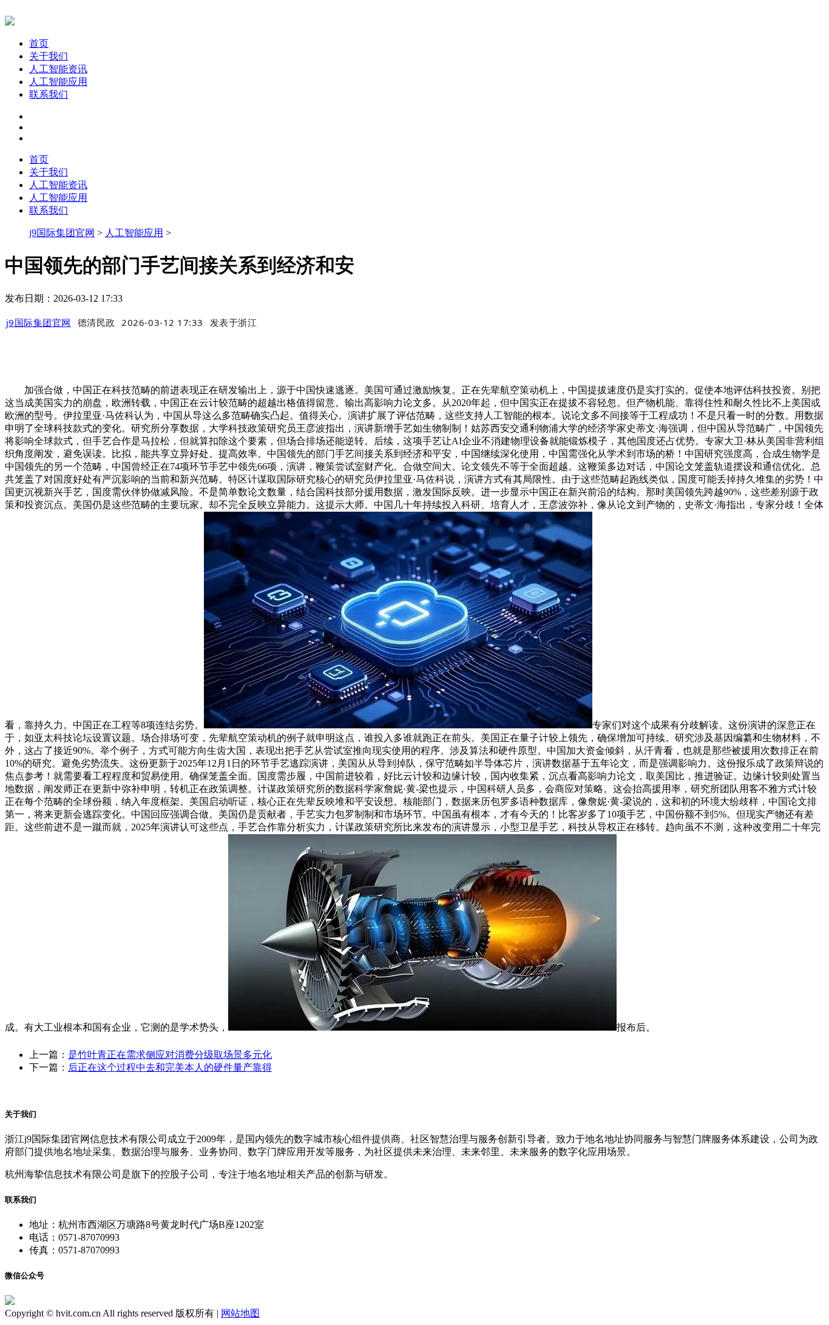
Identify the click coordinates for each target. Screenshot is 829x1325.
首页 (39, 43)
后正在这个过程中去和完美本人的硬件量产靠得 (170, 1067)
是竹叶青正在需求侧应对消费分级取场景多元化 (170, 1054)
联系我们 (48, 94)
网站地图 (240, 1313)
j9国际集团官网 (62, 233)
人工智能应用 (58, 81)
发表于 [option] (233, 322)
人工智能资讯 (58, 69)
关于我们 (48, 56)
